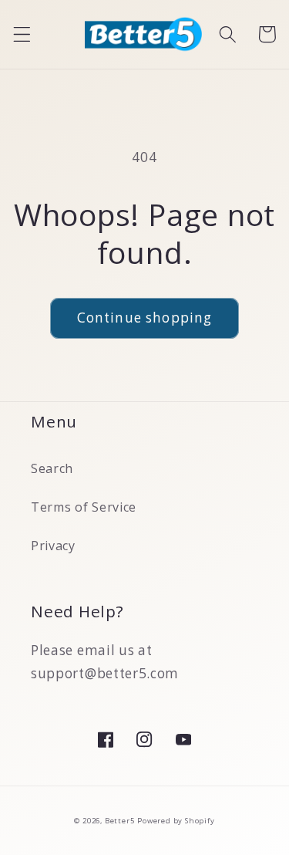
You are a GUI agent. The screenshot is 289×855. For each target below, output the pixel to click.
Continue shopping (145, 317)
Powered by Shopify (176, 821)
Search (52, 468)
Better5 (120, 821)
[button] (22, 34)
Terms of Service (83, 506)
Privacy (53, 545)
